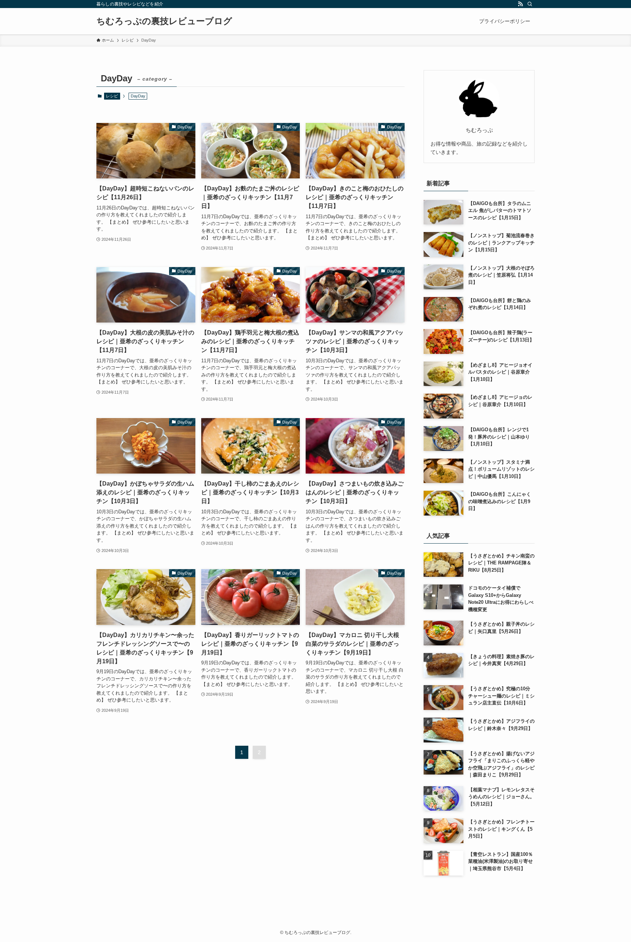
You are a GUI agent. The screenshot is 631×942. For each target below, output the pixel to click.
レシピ (112, 96)
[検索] (530, 4)
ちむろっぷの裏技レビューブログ (164, 21)
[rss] (520, 4)
